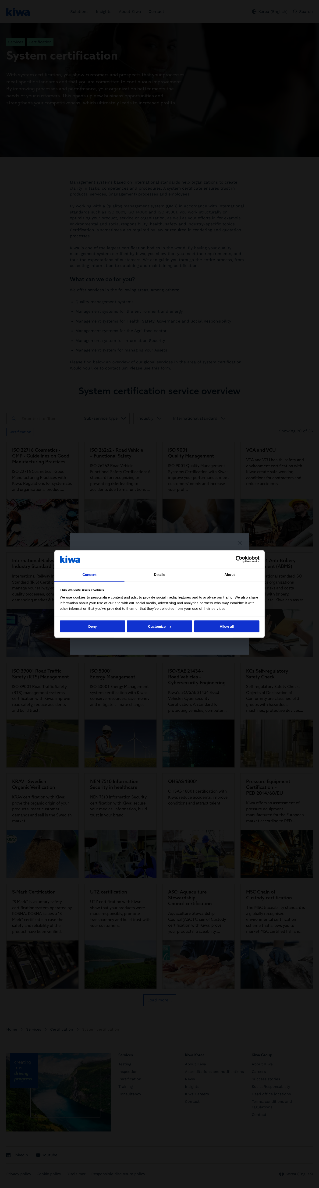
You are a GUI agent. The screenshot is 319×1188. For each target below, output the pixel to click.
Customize (157, 626)
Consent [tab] (89, 575)
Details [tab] (159, 575)
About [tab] (229, 575)
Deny (92, 626)
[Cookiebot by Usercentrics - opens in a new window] (239, 559)
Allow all (227, 626)
